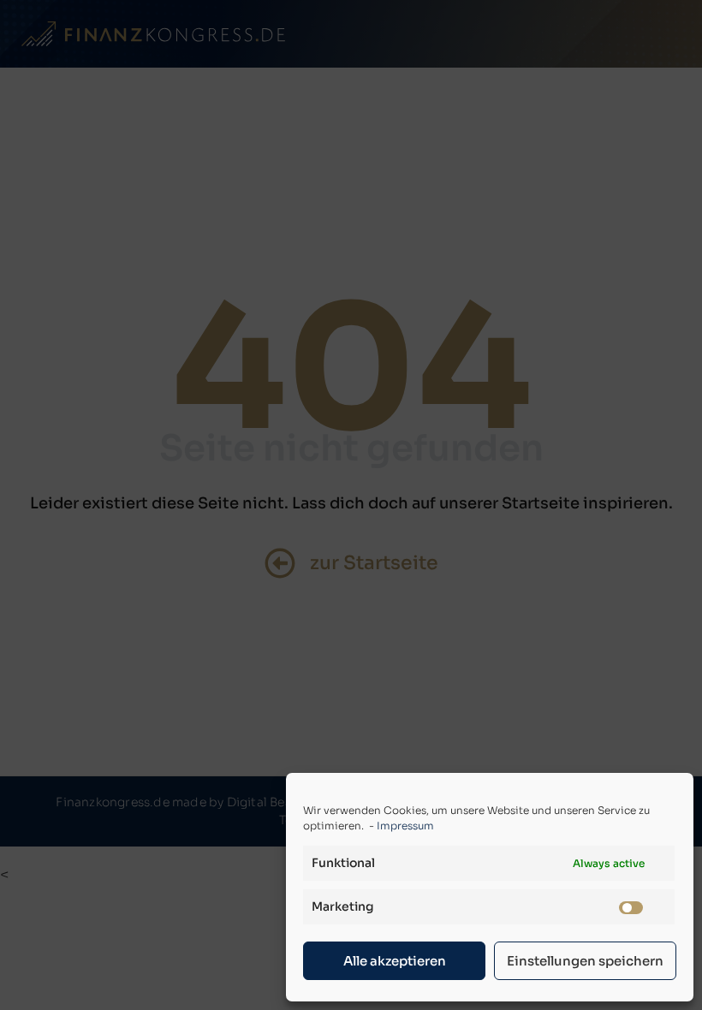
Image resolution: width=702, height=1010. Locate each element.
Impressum (405, 825)
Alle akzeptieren (394, 961)
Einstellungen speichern (585, 961)
